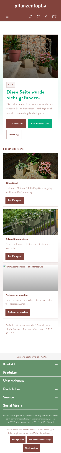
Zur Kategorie (14, 200)
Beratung (13, 134)
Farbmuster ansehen (18, 312)
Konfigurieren (18, 439)
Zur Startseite (16, 123)
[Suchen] (30, 16)
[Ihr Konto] (46, 16)
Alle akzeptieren (31, 448)
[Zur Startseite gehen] (30, 6)
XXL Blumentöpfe (40, 123)
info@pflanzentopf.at (15, 329)
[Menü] (7, 16)
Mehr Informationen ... (43, 432)
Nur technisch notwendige (39, 439)
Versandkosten (48, 415)
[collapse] (56, 364)
